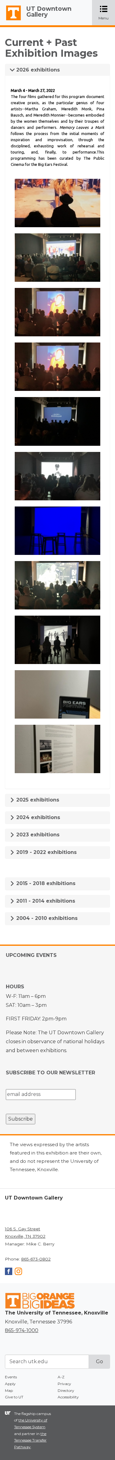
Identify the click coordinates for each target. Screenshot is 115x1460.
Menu (106, 13)
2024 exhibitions (37, 817)
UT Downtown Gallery (48, 11)
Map (9, 1390)
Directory (66, 1390)
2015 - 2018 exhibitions (45, 883)
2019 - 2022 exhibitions (46, 852)
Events (11, 1377)
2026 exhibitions (37, 70)
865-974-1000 (21, 1330)
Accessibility (68, 1397)
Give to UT (14, 1397)
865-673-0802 (36, 1259)
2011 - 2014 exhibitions (45, 901)
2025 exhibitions (37, 800)
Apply (10, 1383)
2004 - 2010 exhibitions (46, 918)
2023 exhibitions (37, 835)
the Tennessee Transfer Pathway (30, 1440)
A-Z (61, 1377)
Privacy (64, 1383)
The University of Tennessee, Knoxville (10, 20)
